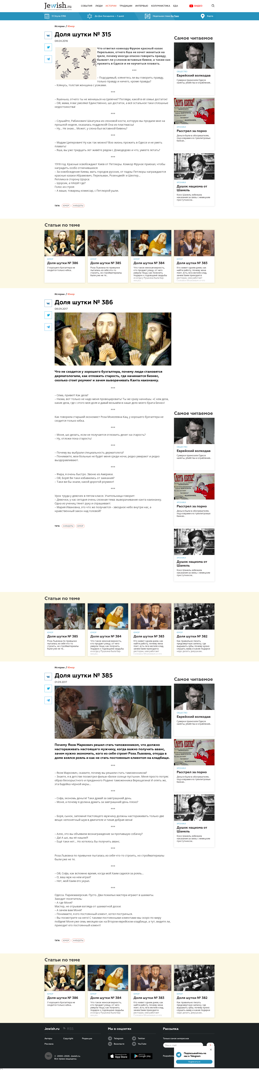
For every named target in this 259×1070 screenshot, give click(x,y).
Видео (198, 6)
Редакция (87, 1039)
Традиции (126, 6)
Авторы (48, 1039)
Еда (175, 6)
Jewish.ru (52, 1029)
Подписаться (194, 1061)
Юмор (71, 26)
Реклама (49, 1044)
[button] (48, 35)
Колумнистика (160, 6)
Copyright (68, 1039)
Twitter (141, 1039)
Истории (111, 6)
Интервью (141, 6)
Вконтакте (119, 1044)
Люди (99, 6)
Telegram (118, 1039)
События (86, 6)
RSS (70, 1029)
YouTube (142, 1044)
